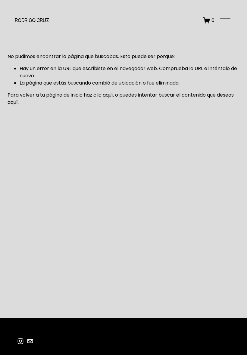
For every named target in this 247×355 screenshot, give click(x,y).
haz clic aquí (98, 94)
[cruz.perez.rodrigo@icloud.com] (30, 341)
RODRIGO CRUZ (32, 20)
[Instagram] (20, 341)
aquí (13, 102)
